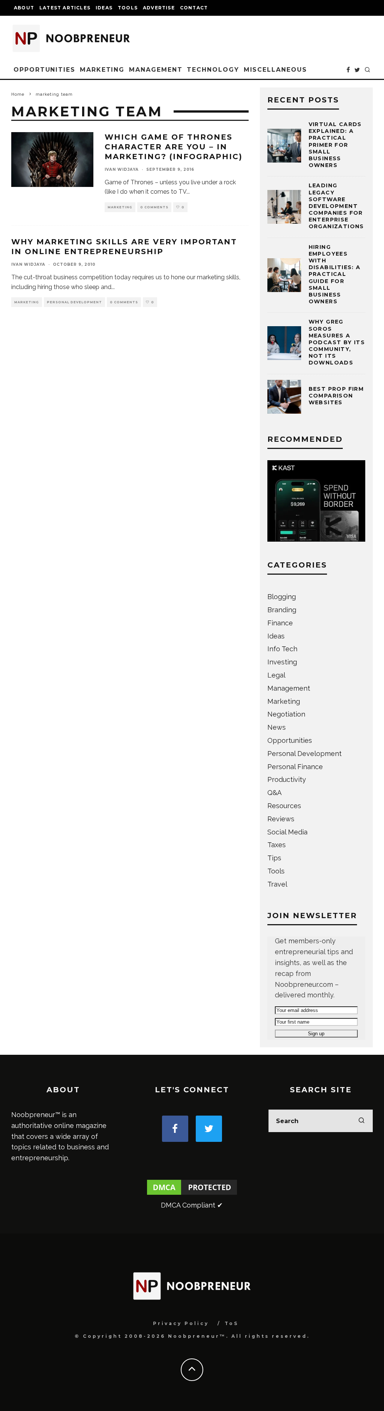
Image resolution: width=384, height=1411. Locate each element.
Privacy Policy (181, 1323)
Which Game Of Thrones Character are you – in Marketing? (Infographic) (174, 147)
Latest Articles (64, 8)
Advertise (159, 8)
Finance (280, 623)
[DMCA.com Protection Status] (192, 1194)
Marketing (102, 69)
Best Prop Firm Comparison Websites (336, 396)
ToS (231, 1323)
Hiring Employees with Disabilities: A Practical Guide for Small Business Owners (335, 274)
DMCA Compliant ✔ (192, 1205)
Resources (284, 806)
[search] (361, 1121)
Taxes (276, 845)
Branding (281, 610)
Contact (194, 8)
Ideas (104, 8)
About (24, 8)
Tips (274, 858)
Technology (213, 69)
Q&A (274, 793)
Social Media (287, 832)
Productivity (286, 779)
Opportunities (44, 69)
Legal (276, 675)
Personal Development (74, 302)
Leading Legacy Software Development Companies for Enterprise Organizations (336, 206)
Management (155, 69)
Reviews (280, 819)
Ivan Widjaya (122, 169)
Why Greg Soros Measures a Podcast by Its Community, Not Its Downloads (337, 342)
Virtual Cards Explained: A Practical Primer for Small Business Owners (335, 145)
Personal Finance (295, 767)
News (276, 727)
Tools (128, 8)
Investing (282, 662)
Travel (277, 884)
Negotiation (286, 714)
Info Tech (282, 649)
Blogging (281, 597)
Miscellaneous (275, 69)
